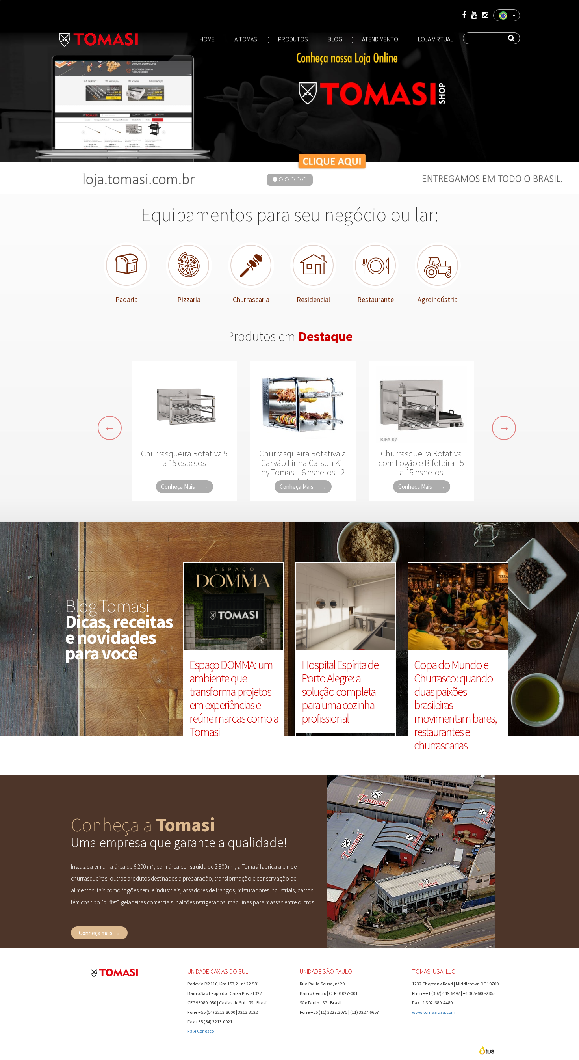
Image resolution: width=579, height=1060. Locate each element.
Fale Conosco (200, 1031)
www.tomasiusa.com (433, 1012)
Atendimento (380, 39)
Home (207, 39)
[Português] (506, 15)
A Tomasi (246, 39)
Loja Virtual (435, 39)
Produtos (293, 39)
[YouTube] (474, 15)
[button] (110, 428)
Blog (335, 39)
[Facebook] (464, 15)
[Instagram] (485, 15)
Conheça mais (99, 933)
